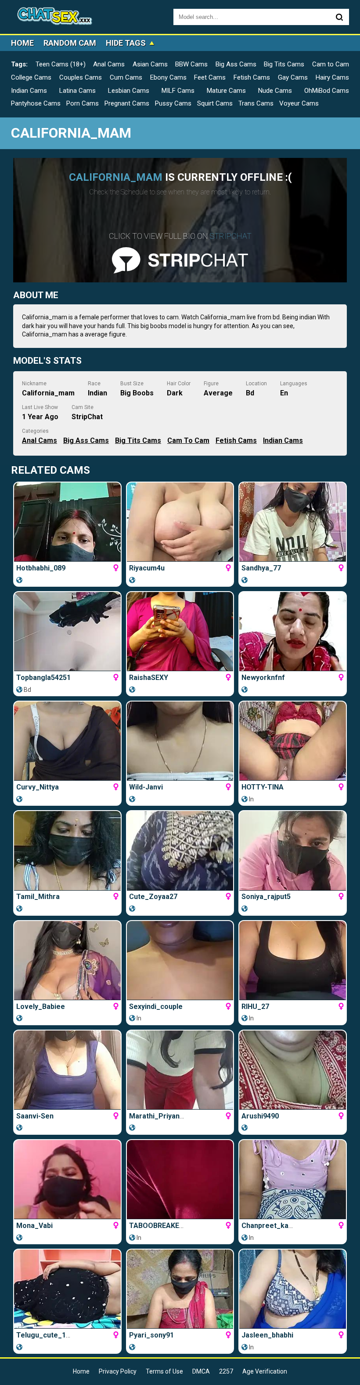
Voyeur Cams (299, 103)
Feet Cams (210, 77)
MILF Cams (178, 91)
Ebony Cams (168, 77)
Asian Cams (150, 64)
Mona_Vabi (34, 1225)
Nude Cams (275, 91)
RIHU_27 (255, 1006)
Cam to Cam (330, 64)
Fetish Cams (252, 77)
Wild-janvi (146, 787)
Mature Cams (226, 91)
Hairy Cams (332, 77)
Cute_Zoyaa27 (153, 896)
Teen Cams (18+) (61, 64)
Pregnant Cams (126, 103)
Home (22, 43)
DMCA (201, 1371)
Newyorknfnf (263, 677)
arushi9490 (260, 1116)
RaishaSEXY (148, 677)
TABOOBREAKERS (158, 1225)
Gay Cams (293, 77)
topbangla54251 (43, 677)
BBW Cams (191, 64)
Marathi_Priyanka (158, 1116)
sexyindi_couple (156, 1006)
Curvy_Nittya (37, 787)
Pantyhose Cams (36, 103)
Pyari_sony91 (151, 1335)
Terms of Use (164, 1371)
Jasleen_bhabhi (267, 1335)
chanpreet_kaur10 (272, 1225)
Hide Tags (126, 43)
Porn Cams (82, 103)
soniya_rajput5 (266, 896)
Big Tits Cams (284, 64)
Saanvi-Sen (35, 1116)
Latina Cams (77, 91)
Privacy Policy (118, 1371)
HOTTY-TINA (262, 787)
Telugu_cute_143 (45, 1335)
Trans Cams (256, 103)
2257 (226, 1371)
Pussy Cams (173, 103)
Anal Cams (109, 64)
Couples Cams (80, 77)
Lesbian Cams (128, 91)
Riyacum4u (147, 568)
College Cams (31, 77)
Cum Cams (126, 77)
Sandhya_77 (261, 568)
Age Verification (264, 1371)
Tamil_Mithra (38, 896)
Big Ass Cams (236, 64)
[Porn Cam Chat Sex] (55, 17)
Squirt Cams (215, 103)
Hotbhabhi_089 (40, 568)
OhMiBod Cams (326, 91)
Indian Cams (29, 91)
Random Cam (69, 43)
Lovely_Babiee (40, 1006)
